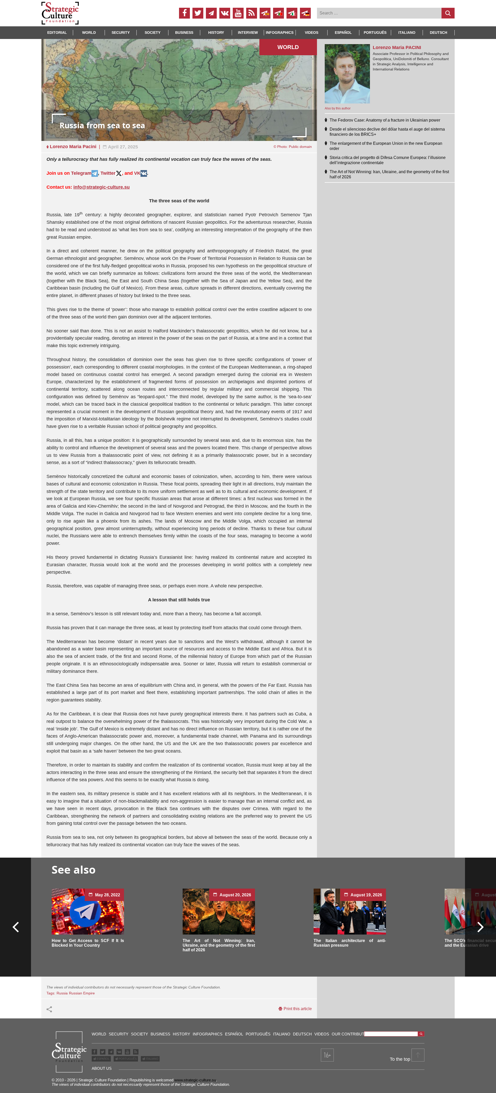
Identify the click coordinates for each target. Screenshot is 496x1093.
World (89, 32)
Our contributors (352, 1034)
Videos (311, 32)
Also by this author (338, 108)
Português (375, 32)
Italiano (406, 32)
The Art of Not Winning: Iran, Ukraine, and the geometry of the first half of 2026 (219, 945)
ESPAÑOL (103, 1058)
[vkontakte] (224, 13)
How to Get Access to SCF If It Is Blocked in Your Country (88, 942)
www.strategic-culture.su (195, 1080)
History (216, 32)
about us (102, 1068)
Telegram (81, 173)
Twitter (107, 173)
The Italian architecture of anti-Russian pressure (350, 942)
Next (480, 926)
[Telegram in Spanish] (265, 13)
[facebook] (184, 13)
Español (343, 32)
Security (121, 32)
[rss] (251, 13)
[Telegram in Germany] (305, 13)
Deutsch (438, 32)
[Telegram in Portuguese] (278, 13)
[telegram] (211, 13)
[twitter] (197, 13)
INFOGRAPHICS (279, 32)
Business (184, 32)
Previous (15, 926)
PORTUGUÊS (127, 1058)
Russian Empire (82, 993)
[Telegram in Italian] (291, 13)
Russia (62, 993)
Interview (248, 32)
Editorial (57, 32)
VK (137, 173)
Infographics (207, 1034)
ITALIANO (151, 1058)
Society (152, 32)
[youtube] (238, 13)
